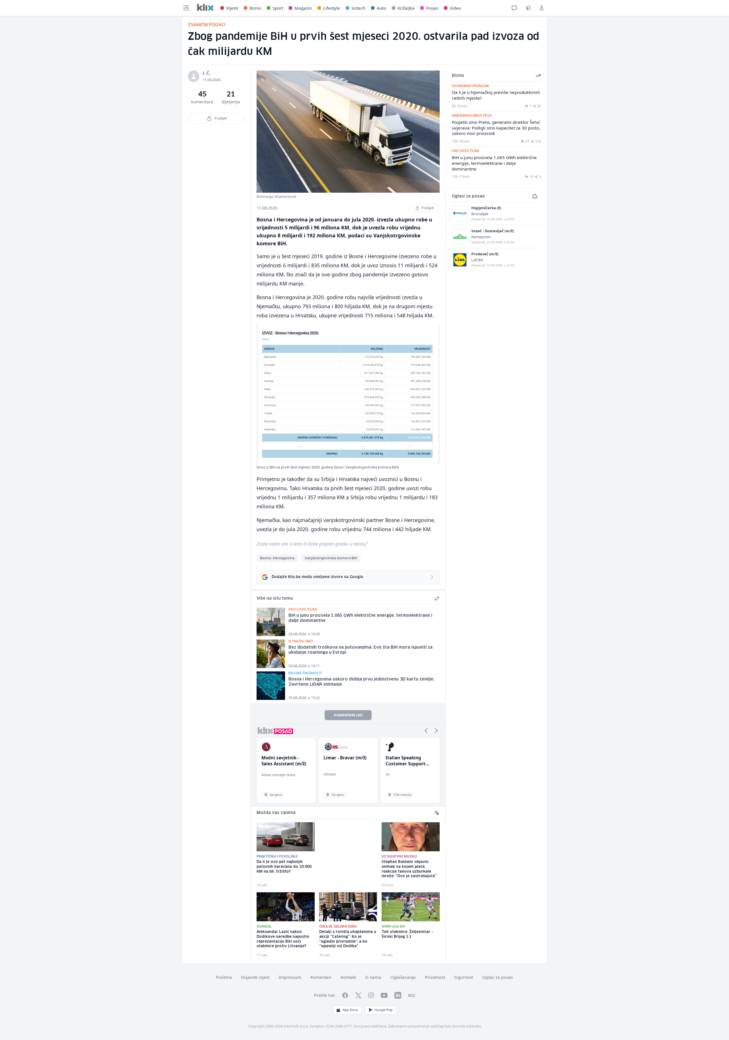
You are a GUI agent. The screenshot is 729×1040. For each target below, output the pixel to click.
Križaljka (406, 8)
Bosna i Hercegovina (277, 557)
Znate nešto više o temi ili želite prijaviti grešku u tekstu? (312, 544)
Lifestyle (331, 8)
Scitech (358, 8)
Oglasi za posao (497, 977)
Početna (224, 977)
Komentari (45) (348, 715)
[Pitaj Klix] (514, 8)
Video (455, 8)
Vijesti (232, 8)
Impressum (290, 977)
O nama (373, 977)
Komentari (320, 977)
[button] (426, 730)
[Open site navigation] (186, 8)
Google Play (384, 1010)
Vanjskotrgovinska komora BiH (331, 557)
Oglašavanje (403, 977)
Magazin (303, 8)
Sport (278, 8)
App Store (350, 1010)
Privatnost (435, 977)
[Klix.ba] (205, 7)
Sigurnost (463, 977)
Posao (432, 8)
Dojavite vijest (255, 977)
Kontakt (348, 977)
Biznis (255, 8)
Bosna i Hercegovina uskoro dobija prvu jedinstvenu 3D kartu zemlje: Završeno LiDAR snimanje (361, 682)
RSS (411, 995)
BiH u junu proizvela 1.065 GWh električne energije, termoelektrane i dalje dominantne (360, 618)
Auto (381, 8)
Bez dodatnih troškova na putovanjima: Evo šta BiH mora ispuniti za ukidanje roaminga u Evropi (360, 650)
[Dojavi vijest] (528, 8)
